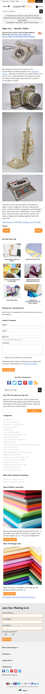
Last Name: (6, 625)
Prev (6, 230)
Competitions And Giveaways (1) (14, 435)
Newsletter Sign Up (9, 675)
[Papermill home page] (22, 6)
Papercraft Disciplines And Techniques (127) (18, 452)
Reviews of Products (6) (11, 467)
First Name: (6, 619)
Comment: (6, 343)
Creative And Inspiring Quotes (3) (14, 440)
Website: (5, 337)
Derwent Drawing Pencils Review (14, 482)
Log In (31, 1)
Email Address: (8, 613)
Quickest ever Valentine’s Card (13, 479)
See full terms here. (31, 22)
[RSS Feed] (36, 383)
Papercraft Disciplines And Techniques (21, 37)
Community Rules (30, 364)
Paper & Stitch (8, 222)
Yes (6, 634)
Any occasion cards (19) (11, 422)
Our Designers (9, 594)
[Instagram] (30, 383)
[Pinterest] (25, 383)
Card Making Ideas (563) (11, 432)
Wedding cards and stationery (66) (15, 465)
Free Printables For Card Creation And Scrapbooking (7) (22, 445)
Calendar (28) (7, 430)
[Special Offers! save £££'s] (22, 509)
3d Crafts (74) (8, 420)
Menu (5, 6)
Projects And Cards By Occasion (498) (16, 457)
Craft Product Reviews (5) (12, 470)
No (13, 634)
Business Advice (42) (10, 427)
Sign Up (39, 1)
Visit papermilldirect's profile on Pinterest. (19, 597)
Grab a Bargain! (10, 539)
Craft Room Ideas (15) (10, 437)
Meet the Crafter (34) (10, 450)
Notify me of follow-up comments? (18, 357)
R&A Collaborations (25, 222)
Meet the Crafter (16, 34)
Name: (4, 325)
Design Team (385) (9, 442)
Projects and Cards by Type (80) (14, 460)
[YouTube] (20, 383)
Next (38, 230)
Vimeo (38, 222)
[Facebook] (9, 383)
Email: (4, 331)
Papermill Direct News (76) (12, 455)
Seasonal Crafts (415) (10, 462)
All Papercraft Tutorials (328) (13, 425)
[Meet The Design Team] (22, 566)
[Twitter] (15, 383)
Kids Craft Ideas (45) (10, 447)
